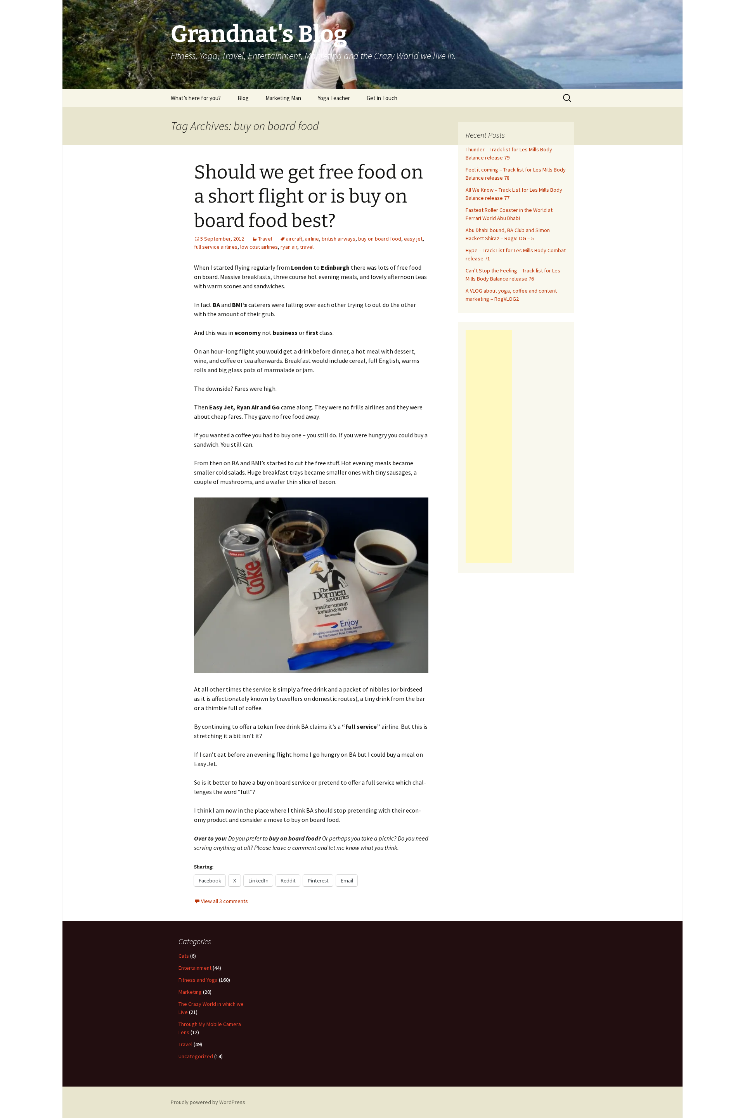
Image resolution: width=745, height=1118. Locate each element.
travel (307, 246)
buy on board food (379, 238)
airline (312, 238)
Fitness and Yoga (198, 979)
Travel (265, 238)
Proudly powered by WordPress (208, 1102)
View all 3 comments (224, 901)
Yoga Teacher (334, 98)
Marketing (190, 991)
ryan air (289, 246)
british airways (338, 238)
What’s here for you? (196, 98)
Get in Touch (382, 98)
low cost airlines (259, 246)
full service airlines (215, 246)
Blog (243, 98)
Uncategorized (195, 1056)
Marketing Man (283, 98)
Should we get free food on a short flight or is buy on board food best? (308, 196)
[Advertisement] (489, 446)
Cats (183, 955)
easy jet (413, 238)
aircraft (294, 238)
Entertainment (194, 967)
